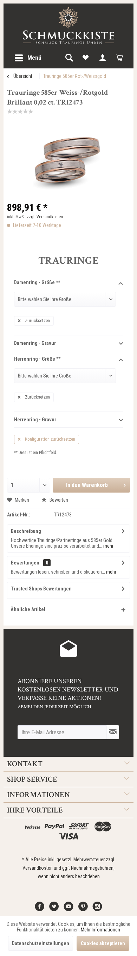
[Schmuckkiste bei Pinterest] (83, 909)
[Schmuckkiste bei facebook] (39, 909)
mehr (107, 546)
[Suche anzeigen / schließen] (69, 58)
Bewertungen (25, 563)
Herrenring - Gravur (35, 419)
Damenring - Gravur (35, 343)
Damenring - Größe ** (37, 282)
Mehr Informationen (100, 929)
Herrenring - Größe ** (37, 359)
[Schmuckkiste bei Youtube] (68, 909)
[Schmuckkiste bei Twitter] (54, 909)
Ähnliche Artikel (28, 609)
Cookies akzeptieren (103, 943)
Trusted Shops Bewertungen (41, 588)
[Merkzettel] (86, 58)
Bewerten (58, 500)
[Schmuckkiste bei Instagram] (97, 909)
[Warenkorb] (119, 58)
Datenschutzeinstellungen (40, 943)
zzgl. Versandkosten (45, 216)
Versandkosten (37, 868)
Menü (34, 57)
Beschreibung (26, 531)
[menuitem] (28, 58)
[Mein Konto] (103, 58)
